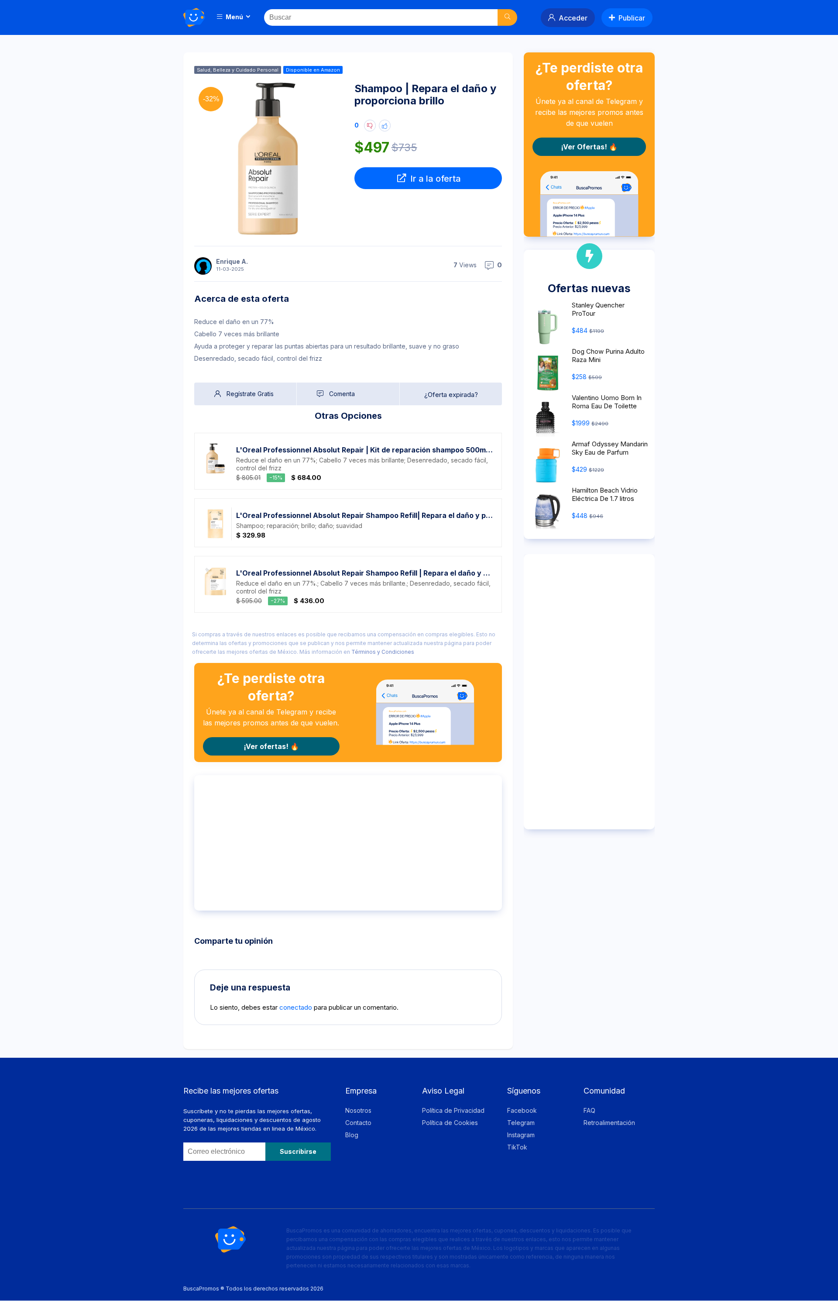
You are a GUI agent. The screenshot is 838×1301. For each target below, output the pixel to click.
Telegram (521, 1122)
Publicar (631, 18)
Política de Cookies (450, 1122)
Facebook (522, 1110)
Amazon (330, 70)
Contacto (358, 1122)
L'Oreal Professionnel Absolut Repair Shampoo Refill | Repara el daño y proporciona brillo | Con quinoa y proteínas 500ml (364, 573)
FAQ (589, 1110)
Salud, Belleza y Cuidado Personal (237, 70)
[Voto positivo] (385, 125)
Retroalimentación (609, 1122)
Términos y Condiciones (382, 652)
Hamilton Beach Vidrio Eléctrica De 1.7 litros (605, 494)
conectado (295, 1007)
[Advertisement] (348, 843)
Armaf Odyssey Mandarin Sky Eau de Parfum (610, 448)
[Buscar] (507, 17)
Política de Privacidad (453, 1110)
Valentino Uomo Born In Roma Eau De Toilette (607, 401)
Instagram (521, 1135)
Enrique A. (232, 261)
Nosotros (358, 1110)
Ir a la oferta (434, 178)
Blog (351, 1135)
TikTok (517, 1147)
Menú (233, 17)
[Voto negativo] (370, 125)
